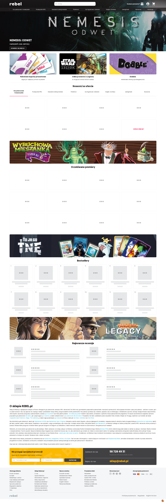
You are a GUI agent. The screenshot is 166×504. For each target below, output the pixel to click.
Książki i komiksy (111, 9)
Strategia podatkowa (90, 484)
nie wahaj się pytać (74, 414)
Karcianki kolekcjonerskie (59, 9)
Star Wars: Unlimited (79, 418)
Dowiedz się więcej (17, 48)
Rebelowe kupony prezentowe (33, 77)
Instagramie (55, 438)
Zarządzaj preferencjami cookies (163, 500)
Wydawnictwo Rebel (65, 476)
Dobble (133, 77)
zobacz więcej (138, 129)
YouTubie (67, 438)
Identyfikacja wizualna (41, 490)
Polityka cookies (89, 482)
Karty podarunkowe (90, 476)
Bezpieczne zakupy (15, 482)
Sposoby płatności (15, 484)
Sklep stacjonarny (40, 480)
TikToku (61, 438)
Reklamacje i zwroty (15, 478)
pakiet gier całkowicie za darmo (68, 433)
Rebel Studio (63, 480)
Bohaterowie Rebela (41, 484)
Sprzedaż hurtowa (64, 478)
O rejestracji (13, 488)
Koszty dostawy (14, 473)
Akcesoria (138, 9)
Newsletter (87, 473)
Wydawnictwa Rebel (114, 438)
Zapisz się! (72, 460)
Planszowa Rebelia (64, 484)
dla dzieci (28, 416)
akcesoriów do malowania (144, 421)
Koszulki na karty (64, 473)
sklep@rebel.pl (119, 461)
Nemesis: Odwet (21, 40)
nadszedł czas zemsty (19, 44)
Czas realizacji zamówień (17, 480)
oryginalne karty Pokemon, (18, 418)
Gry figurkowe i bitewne (92, 9)
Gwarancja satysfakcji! (41, 482)
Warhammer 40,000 (40, 421)
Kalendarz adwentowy (41, 486)
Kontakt (12, 476)
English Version (64, 482)
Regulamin (141, 496)
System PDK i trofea (90, 478)
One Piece (91, 418)
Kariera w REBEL (89, 486)
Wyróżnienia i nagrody (41, 478)
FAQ (11, 490)
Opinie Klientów (39, 476)
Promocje (150, 9)
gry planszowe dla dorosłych (73, 416)
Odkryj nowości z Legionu (83, 77)
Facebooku (47, 438)
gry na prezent (49, 414)
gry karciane (58, 418)
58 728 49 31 (117, 451)
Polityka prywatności (129, 496)
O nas (36, 473)
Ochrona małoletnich (41, 488)
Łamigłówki (125, 9)
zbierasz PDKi (104, 429)
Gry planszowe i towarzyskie (21, 9)
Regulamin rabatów (15, 486)
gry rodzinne (46, 416)
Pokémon (76, 9)
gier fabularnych (100, 423)
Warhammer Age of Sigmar (57, 421)
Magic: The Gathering (32, 418)
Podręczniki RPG (41, 9)
